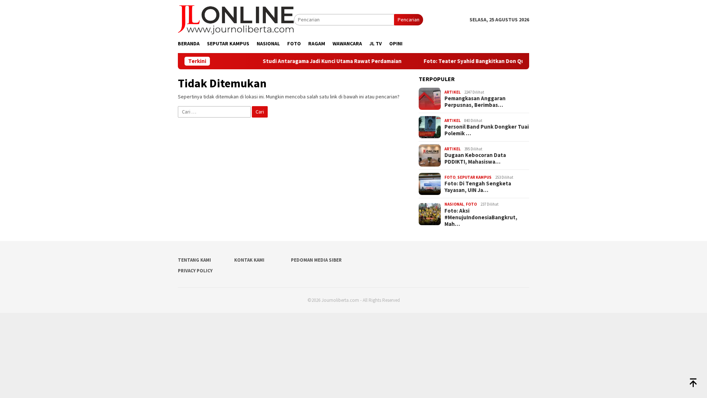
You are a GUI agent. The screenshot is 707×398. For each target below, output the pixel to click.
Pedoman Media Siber (316, 260)
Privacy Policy (195, 271)
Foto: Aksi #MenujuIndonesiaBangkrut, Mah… (480, 217)
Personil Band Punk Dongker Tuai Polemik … (486, 130)
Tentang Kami (194, 260)
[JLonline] (236, 19)
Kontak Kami (249, 260)
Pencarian (408, 19)
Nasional (454, 204)
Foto (449, 177)
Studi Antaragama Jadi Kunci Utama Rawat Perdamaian (328, 61)
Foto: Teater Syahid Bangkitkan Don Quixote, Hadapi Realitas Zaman (507, 61)
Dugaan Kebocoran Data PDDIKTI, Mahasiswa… (475, 158)
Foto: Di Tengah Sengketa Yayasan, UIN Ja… (477, 186)
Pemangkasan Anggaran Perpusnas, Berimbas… (475, 101)
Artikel (452, 92)
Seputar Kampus (474, 177)
